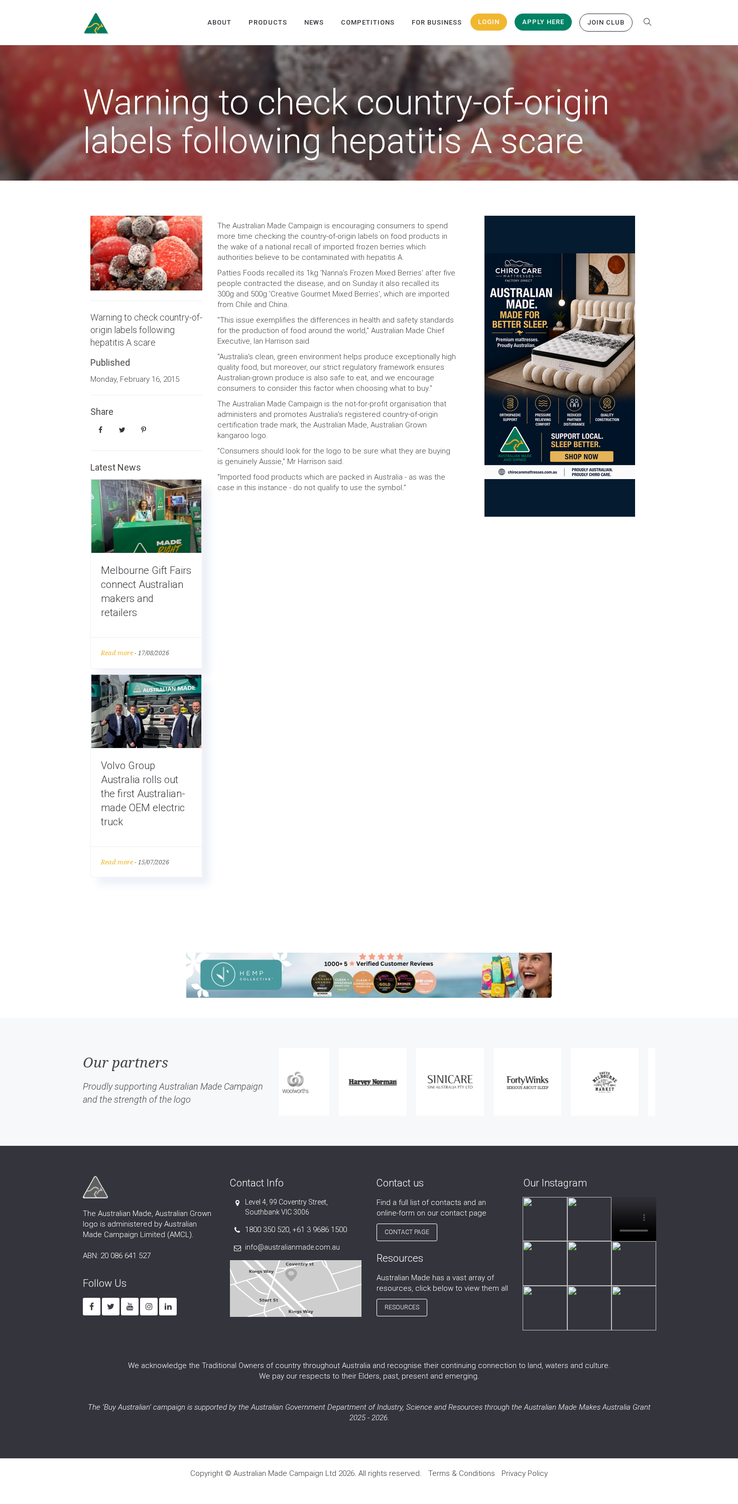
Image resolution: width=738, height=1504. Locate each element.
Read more (117, 653)
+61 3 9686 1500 (319, 1229)
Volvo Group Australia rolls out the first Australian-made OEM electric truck (143, 794)
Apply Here (543, 22)
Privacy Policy (525, 1473)
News (314, 22)
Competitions (368, 22)
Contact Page (407, 1232)
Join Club (606, 22)
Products (268, 22)
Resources (402, 1307)
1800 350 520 (267, 1229)
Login (489, 22)
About (219, 22)
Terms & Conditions (461, 1473)
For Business (437, 22)
